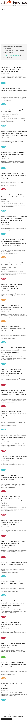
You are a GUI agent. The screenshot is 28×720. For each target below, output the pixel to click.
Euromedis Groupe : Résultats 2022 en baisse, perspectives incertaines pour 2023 (13, 437)
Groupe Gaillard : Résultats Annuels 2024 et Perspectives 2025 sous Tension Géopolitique (14, 176)
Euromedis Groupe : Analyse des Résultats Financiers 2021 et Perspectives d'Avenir (11, 522)
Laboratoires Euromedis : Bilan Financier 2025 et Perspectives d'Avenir (14, 89)
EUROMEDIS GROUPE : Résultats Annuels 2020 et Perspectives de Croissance (11, 686)
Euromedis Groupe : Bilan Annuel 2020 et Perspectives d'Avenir (13, 644)
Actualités (6, 55)
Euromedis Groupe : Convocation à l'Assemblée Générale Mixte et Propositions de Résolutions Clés (12, 371)
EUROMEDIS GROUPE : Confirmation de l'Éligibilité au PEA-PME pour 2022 (14, 564)
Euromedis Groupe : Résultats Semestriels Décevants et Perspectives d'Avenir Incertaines (13, 477)
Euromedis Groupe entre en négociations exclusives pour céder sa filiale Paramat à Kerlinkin (13, 329)
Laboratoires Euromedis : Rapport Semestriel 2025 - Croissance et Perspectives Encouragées (12, 112)
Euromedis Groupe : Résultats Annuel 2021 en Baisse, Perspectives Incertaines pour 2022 (13, 543)
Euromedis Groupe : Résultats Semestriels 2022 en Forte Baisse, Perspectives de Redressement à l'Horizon (11, 500)
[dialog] (6, 719)
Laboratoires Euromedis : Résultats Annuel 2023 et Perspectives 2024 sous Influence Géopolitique (13, 265)
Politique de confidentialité (18, 716)
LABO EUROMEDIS (14, 55)
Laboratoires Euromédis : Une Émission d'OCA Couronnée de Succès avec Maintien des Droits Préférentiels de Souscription (14, 219)
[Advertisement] (14, 26)
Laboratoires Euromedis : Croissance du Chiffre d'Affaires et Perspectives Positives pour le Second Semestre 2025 (14, 133)
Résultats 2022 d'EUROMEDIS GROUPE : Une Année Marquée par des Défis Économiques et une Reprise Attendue (13, 392)
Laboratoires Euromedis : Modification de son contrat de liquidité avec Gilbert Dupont (13, 197)
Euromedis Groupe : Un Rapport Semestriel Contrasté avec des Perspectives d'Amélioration (11, 286)
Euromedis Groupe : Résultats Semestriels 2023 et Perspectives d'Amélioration (11, 307)
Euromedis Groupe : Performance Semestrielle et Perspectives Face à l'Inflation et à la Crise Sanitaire (12, 603)
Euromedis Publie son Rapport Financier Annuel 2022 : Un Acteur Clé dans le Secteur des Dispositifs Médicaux (13, 415)
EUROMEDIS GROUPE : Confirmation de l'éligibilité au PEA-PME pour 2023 (14, 457)
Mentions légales (7, 716)
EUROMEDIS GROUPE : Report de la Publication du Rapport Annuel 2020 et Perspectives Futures (13, 665)
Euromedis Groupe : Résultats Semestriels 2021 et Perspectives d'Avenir (11, 624)
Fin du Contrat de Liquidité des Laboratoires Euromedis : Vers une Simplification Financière (12, 69)
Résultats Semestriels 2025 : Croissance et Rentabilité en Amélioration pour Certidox (13, 154)
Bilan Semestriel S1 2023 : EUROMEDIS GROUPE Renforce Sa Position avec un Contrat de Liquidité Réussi (13, 350)
